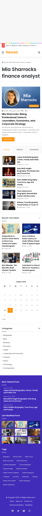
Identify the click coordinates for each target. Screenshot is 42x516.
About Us (19, 501)
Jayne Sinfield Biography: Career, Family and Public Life (28, 159)
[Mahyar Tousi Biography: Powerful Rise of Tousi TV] (8, 205)
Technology (7, 364)
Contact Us (28, 501)
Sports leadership (8, 485)
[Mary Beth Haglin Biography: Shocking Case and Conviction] (8, 171)
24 (5, 310)
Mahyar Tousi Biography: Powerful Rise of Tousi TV (27, 203)
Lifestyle (6, 357)
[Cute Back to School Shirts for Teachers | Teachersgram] (31, 258)
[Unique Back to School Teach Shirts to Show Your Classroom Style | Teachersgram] (11, 229)
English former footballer (11, 473)
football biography (28, 473)
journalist (16, 477)
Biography (6, 457)
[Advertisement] (21, 21)
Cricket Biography (25, 465)
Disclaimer (29, 505)
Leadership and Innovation (13, 353)
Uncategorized (8, 368)
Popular (7, 149)
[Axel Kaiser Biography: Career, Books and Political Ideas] (34, 440)
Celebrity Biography (9, 465)
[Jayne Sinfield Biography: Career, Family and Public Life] (8, 160)
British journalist (8, 461)
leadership (25, 477)
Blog (5, 339)
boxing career (17, 457)
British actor (29, 457)
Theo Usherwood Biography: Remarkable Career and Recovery (27, 193)
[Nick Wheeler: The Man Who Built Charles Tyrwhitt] (11, 258)
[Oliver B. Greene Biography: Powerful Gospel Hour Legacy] (21, 440)
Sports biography (24, 481)
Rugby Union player (9, 481)
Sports (5, 361)
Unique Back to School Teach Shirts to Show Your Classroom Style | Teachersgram (10, 241)
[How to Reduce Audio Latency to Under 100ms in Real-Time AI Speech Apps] (31, 229)
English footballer (21, 469)
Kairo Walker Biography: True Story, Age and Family (27, 182)
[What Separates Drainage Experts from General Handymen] (8, 424)
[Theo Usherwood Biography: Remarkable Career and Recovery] (8, 194)
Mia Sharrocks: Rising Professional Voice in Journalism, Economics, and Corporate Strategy (18, 119)
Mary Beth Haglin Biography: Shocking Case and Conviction (28, 171)
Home (5, 62)
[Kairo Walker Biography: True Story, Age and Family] (8, 183)
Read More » (8, 139)
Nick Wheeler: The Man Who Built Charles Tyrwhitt (9, 267)
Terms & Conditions (16, 505)
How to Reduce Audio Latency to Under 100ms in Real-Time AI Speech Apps (31, 240)
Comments (34, 149)
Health (5, 350)
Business (6, 342)
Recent (20, 149)
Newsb (6, 111)
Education (7, 346)
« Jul (3, 319)
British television (22, 461)
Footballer (6, 477)
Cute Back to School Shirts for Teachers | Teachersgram (31, 267)
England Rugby (8, 469)
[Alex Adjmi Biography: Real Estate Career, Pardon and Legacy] (8, 440)
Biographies (7, 335)
